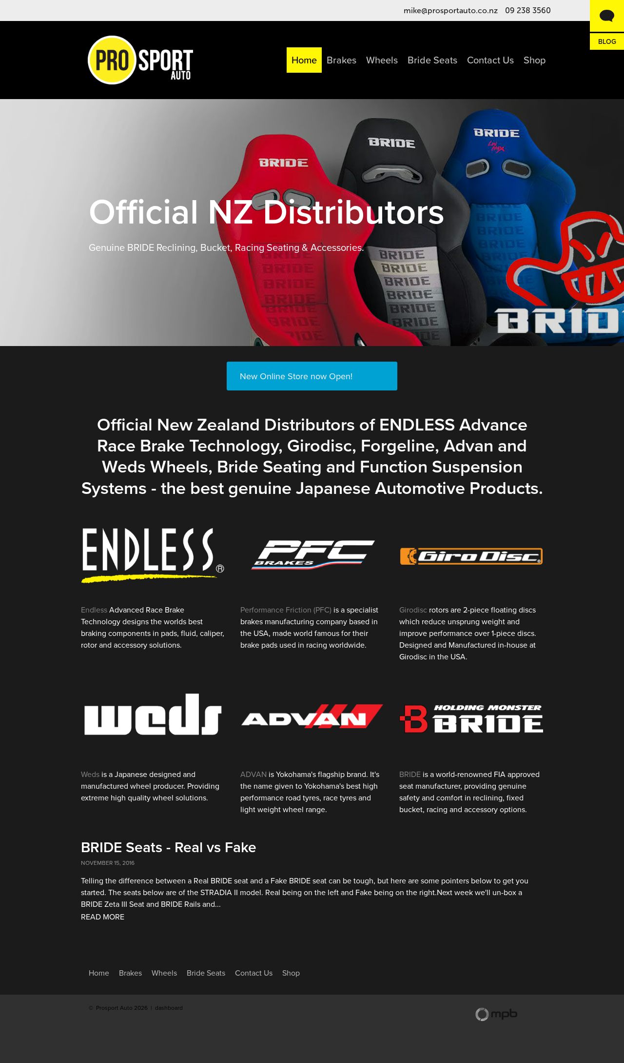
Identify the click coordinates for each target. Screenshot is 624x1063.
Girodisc (413, 609)
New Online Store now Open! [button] (296, 376)
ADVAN (253, 774)
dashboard (169, 1007)
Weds (90, 774)
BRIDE (410, 774)
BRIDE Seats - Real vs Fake (168, 847)
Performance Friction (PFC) (286, 609)
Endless (94, 609)
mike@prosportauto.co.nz (451, 10)
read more (102, 916)
